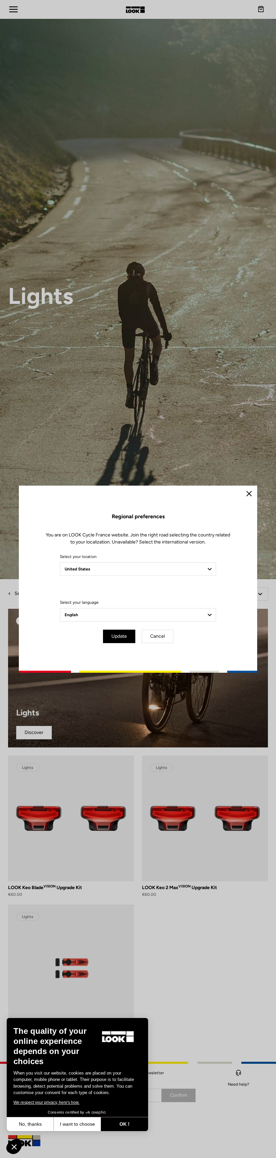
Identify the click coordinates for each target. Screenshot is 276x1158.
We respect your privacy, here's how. (46, 1102)
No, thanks (30, 1124)
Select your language (79, 602)
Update (119, 636)
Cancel (157, 636)
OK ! (124, 1124)
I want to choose (77, 1124)
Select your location (78, 556)
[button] (14, 1146)
